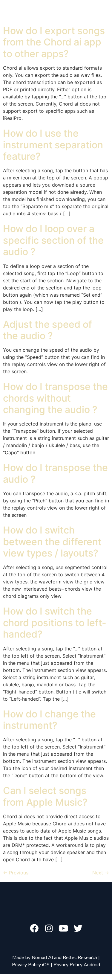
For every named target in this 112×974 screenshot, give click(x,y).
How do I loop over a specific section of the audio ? (53, 240)
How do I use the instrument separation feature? (53, 144)
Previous (15, 873)
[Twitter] (78, 928)
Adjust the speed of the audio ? (47, 330)
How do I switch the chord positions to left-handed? (54, 622)
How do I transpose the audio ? (55, 473)
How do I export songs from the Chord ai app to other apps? (54, 42)
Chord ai (66, 11)
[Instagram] (49, 928)
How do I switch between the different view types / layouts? (52, 541)
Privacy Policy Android (76, 964)
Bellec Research (80, 957)
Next (100, 873)
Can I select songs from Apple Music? (45, 796)
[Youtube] (63, 928)
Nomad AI (42, 957)
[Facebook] (34, 928)
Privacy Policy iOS (31, 964)
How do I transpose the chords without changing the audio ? (55, 398)
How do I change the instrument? (49, 719)
